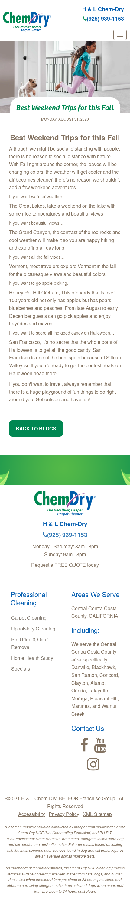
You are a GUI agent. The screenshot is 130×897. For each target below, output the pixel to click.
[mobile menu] (120, 35)
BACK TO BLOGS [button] (36, 428)
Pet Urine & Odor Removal (29, 643)
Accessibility (31, 813)
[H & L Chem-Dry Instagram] (93, 764)
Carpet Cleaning (29, 617)
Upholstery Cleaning (33, 628)
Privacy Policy (64, 813)
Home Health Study (32, 657)
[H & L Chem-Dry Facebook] (84, 745)
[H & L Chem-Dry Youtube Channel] (100, 745)
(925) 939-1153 (105, 18)
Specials (20, 668)
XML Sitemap (97, 813)
